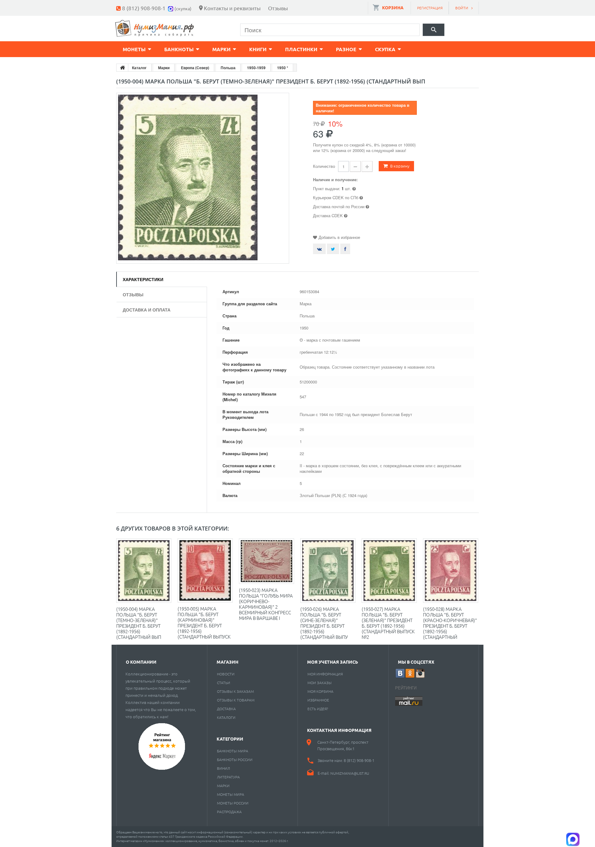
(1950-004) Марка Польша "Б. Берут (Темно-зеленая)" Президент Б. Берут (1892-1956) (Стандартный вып (138, 623)
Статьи (223, 682)
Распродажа (229, 811)
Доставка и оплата (146, 310)
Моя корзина (320, 691)
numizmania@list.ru (349, 773)
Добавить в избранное (339, 237)
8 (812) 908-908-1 (143, 8)
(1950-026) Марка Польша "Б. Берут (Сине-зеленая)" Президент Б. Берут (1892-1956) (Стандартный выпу (324, 623)
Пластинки (301, 49)
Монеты (134, 49)
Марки (221, 49)
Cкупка (385, 49)
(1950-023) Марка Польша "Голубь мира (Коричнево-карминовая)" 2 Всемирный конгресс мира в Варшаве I (266, 604)
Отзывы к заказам (235, 691)
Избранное (318, 699)
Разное (346, 49)
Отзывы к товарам (235, 699)
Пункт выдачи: (326, 188)
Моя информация (325, 673)
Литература (228, 776)
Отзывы (278, 8)
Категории (230, 739)
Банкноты (179, 49)
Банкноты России (235, 759)
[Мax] (171, 8)
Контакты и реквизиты (232, 8)
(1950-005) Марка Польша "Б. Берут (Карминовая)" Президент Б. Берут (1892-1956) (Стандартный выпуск (204, 622)
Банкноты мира (232, 750)
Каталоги (226, 717)
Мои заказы (319, 682)
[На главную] (122, 67)
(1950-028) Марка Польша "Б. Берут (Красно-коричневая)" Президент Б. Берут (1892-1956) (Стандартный (450, 623)
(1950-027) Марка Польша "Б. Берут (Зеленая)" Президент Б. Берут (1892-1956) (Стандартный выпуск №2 (388, 623)
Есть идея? (317, 708)
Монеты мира (230, 794)
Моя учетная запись (332, 662)
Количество (324, 166)
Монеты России (233, 802)
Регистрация (430, 7)
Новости (226, 673)
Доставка (226, 708)
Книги (258, 49)
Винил (223, 768)
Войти (461, 7)
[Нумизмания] (154, 28)
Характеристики (143, 279)
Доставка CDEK (328, 215)
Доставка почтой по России (338, 206)
